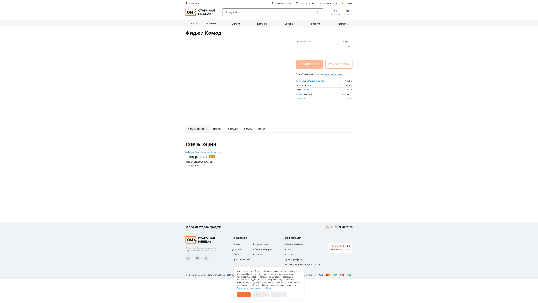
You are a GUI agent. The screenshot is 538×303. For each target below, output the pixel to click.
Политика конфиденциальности (302, 264)
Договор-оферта (294, 259)
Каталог (189, 23)
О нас (288, 249)
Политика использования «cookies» (254, 288)
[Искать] (318, 12)
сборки (306, 89)
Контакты (343, 23)
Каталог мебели (294, 244)
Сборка (289, 23)
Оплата (236, 23)
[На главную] (200, 12)
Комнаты (211, 23)
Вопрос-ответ (260, 244)
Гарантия (315, 23)
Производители (241, 259)
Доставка (262, 23)
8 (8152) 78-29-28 (342, 227)
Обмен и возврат (262, 249)
